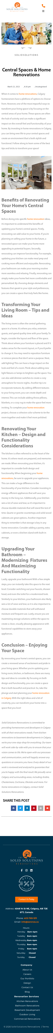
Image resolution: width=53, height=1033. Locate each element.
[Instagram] (26, 870)
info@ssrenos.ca (30, 922)
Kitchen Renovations (27, 1001)
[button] (43, 11)
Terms (45, 1026)
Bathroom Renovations (27, 1005)
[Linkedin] (31, 870)
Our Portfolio (27, 978)
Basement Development (27, 1010)
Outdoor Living (27, 1014)
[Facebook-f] (21, 870)
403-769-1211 (30, 918)
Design (27, 983)
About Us (27, 969)
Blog (27, 991)
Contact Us (27, 987)
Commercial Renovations (27, 1019)
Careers (27, 974)
